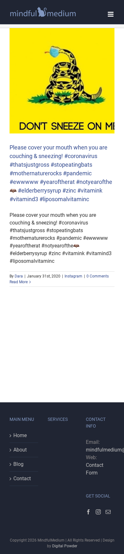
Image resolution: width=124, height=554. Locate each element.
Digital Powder (64, 546)
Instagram (73, 276)
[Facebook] (88, 511)
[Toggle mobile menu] (111, 14)
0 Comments (97, 276)
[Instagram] (98, 511)
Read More (19, 282)
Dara (19, 276)
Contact (22, 478)
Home (20, 435)
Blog (18, 464)
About (20, 450)
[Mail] (108, 511)
